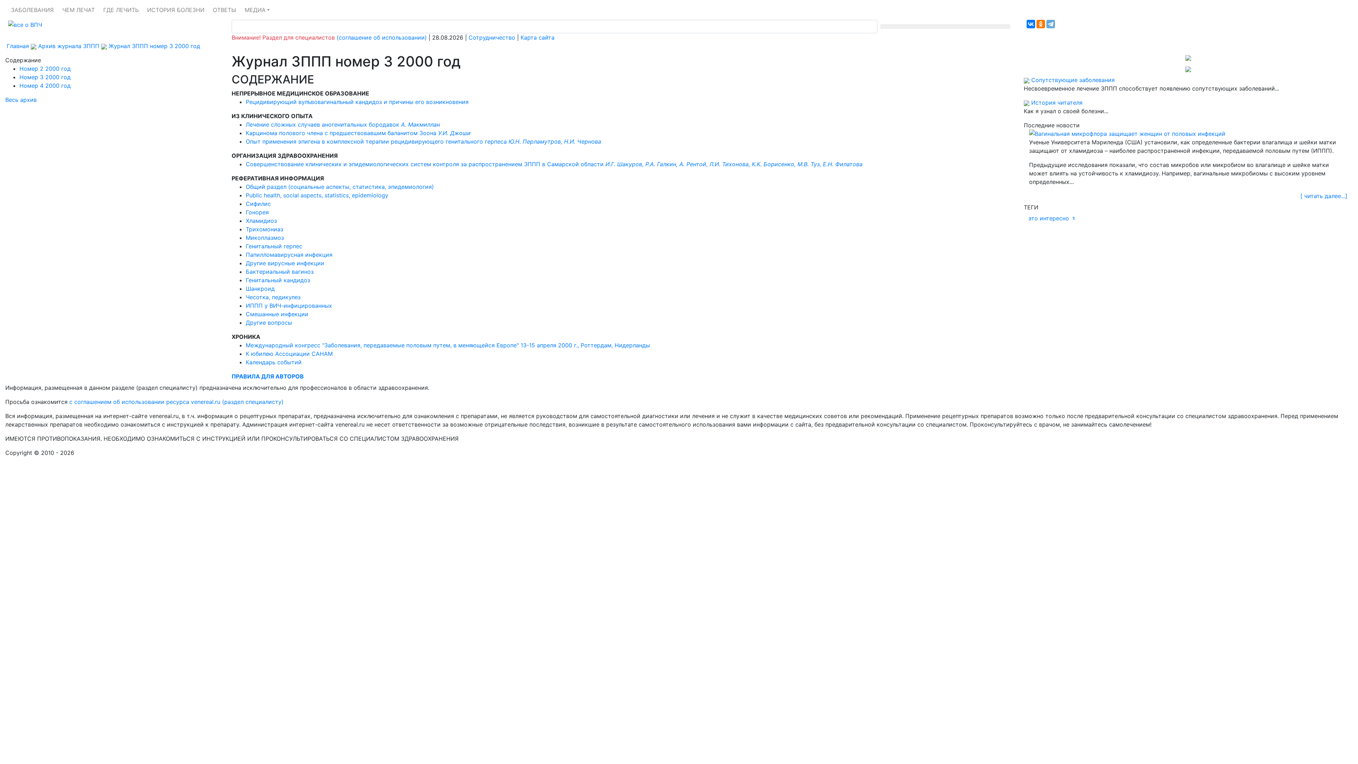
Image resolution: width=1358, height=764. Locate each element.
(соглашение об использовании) (382, 37)
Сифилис (258, 203)
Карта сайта (538, 37)
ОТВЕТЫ (224, 9)
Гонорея (257, 212)
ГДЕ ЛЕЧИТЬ (121, 9)
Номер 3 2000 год (45, 77)
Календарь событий (274, 362)
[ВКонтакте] (1031, 24)
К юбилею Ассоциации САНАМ (289, 353)
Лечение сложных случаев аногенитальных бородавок (343, 124)
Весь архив (21, 99)
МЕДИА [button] (255, 9)
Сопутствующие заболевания (1073, 79)
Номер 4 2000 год (45, 85)
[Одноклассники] (1041, 24)
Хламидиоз (261, 220)
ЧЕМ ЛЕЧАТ (78, 9)
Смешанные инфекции (277, 314)
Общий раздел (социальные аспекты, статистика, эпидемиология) (340, 186)
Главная (18, 46)
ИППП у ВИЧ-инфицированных (289, 305)
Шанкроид (260, 288)
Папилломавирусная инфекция (289, 254)
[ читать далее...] (1323, 195)
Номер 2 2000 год (45, 68)
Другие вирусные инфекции (285, 263)
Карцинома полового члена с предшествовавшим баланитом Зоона (358, 133)
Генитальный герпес (274, 246)
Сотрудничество (492, 37)
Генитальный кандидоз (278, 280)
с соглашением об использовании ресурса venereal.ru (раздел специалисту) (176, 401)
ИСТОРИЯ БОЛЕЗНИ (175, 9)
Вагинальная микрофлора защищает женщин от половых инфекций (1130, 133)
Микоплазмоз (265, 237)
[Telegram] (1050, 24)
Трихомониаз (264, 229)
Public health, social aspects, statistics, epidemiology (317, 195)
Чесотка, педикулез (273, 297)
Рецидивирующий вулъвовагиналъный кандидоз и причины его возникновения (357, 101)
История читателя (1057, 102)
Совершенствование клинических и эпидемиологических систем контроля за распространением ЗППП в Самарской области (554, 164)
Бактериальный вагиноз (280, 271)
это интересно (1051, 218)
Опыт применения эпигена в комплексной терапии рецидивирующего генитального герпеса (423, 141)
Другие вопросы (269, 322)
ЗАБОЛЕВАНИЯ (32, 9)
